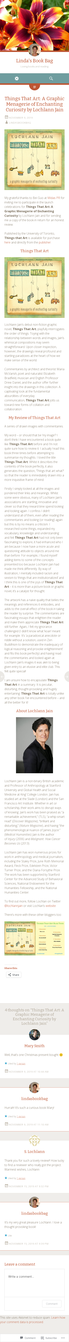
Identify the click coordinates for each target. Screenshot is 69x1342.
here (7, 242)
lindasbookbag (20, 122)
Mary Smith (34, 1046)
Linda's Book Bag (34, 61)
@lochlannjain (13, 906)
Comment (52, 1303)
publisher (45, 242)
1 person (21, 1063)
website (51, 906)
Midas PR (53, 198)
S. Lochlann (34, 1151)
